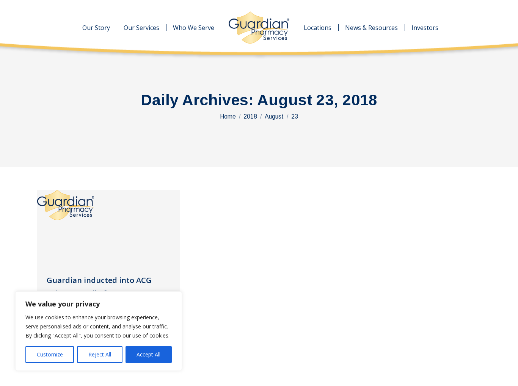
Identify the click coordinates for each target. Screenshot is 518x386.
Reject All (99, 354)
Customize (50, 354)
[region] (98, 331)
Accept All (148, 354)
